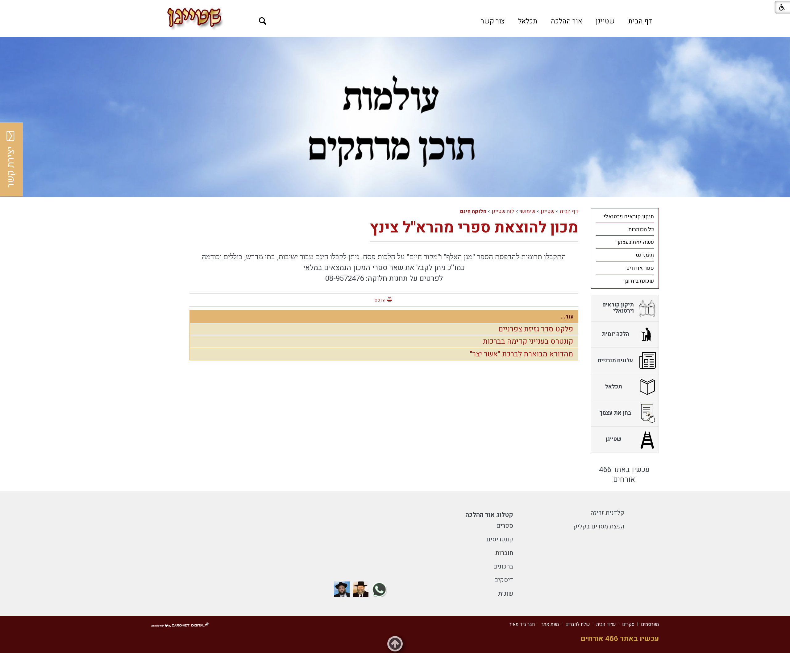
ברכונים (503, 566)
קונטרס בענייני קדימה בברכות (528, 341)
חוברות (504, 552)
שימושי (527, 211)
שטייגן (605, 21)
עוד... (567, 317)
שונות (505, 593)
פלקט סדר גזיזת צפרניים (535, 329)
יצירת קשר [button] (11, 167)
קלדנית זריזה (607, 512)
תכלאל (527, 21)
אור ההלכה (566, 21)
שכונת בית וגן (639, 281)
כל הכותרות (641, 229)
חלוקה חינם (473, 211)
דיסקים (503, 580)
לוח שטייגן (503, 211)
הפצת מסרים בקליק (598, 526)
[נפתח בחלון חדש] (379, 589)
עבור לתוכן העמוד (395, 6)
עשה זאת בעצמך (635, 242)
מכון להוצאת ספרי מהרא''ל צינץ (474, 227)
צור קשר (493, 21)
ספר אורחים (640, 268)
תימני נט (645, 255)
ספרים (504, 525)
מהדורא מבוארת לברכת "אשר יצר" (521, 354)
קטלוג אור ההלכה (489, 514)
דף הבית (640, 21)
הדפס (379, 300)
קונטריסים (499, 539)
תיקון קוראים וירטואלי (629, 216)
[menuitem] (640, 21)
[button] (262, 21)
